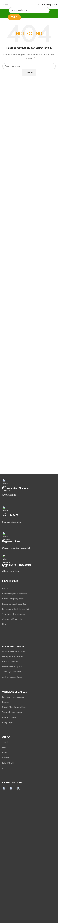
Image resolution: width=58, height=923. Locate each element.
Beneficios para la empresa (14, 593)
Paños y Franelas (9, 717)
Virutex (5, 757)
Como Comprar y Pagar (12, 598)
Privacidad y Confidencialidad (15, 609)
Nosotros (6, 588)
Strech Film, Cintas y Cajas (14, 707)
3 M (3, 768)
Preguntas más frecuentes (14, 604)
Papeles (6, 702)
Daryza (5, 747)
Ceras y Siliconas (10, 661)
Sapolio (5, 742)
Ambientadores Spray (12, 677)
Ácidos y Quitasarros (11, 671)
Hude (4, 752)
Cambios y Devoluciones (13, 619)
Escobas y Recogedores (13, 697)
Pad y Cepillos (8, 722)
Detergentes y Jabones (12, 656)
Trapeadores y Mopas (12, 712)
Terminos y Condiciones (13, 614)
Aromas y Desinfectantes (14, 651)
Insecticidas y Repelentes (14, 666)
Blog (4, 624)
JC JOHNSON (8, 762)
